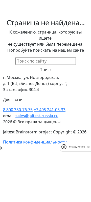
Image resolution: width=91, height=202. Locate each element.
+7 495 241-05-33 (49, 109)
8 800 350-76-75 (18, 109)
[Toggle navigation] (47, 3)
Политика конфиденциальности (35, 142)
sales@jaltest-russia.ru (36, 116)
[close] (88, 147)
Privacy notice (77, 146)
